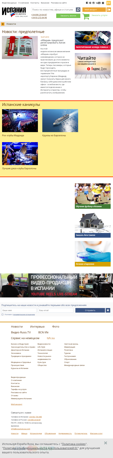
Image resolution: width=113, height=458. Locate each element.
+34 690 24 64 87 (39, 14)
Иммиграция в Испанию (21, 398)
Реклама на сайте (59, 3)
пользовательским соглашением (24, 314)
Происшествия (17, 365)
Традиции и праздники (21, 356)
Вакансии (45, 3)
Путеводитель (81, 433)
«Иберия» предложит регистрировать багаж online (53, 43)
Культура (42, 362)
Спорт (67, 362)
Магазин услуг (96, 433)
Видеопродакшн (9, 3)
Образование (70, 359)
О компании (23, 3)
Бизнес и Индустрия (20, 344)
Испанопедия (36, 433)
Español (108, 2)
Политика (68, 350)
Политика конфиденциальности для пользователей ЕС (40, 448)
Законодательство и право (23, 347)
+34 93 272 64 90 (39, 17)
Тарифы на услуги (18, 389)
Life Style (41, 347)
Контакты (35, 3)
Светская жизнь (71, 344)
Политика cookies (74, 444)
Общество (42, 365)
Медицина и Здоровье (21, 362)
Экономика (16, 353)
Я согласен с (20, 314)
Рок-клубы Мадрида (13, 135)
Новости (11, 23)
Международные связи (74, 365)
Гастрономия (70, 356)
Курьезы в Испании (19, 368)
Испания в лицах (45, 350)
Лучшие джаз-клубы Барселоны (19, 168)
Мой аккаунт (16, 404)
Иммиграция (69, 347)
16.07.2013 (45, 37)
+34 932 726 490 (35, 417)
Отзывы (14, 395)
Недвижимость (65, 433)
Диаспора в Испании (20, 350)
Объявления (50, 433)
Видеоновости (44, 344)
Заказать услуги (99, 15)
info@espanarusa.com (20, 429)
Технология (43, 353)
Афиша (24, 433)
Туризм (67, 353)
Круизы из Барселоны (54, 135)
